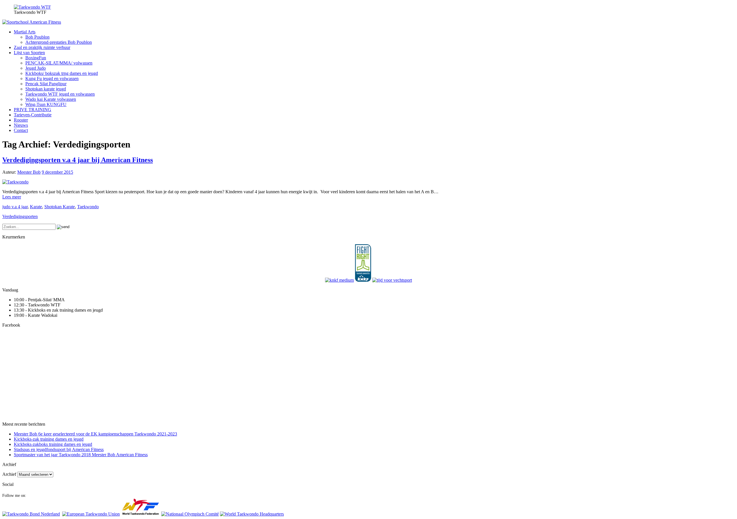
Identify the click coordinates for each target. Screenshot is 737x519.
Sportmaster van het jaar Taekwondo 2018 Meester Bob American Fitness (81, 454)
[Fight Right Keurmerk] (363, 280)
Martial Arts (24, 31)
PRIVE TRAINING (32, 109)
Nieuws (21, 125)
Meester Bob (29, 172)
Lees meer (11, 196)
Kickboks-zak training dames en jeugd (48, 439)
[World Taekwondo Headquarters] (252, 514)
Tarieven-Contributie (33, 114)
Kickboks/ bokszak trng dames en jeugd (61, 73)
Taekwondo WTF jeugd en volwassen (60, 94)
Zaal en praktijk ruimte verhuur (42, 47)
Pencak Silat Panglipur (46, 83)
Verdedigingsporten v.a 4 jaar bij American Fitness (77, 160)
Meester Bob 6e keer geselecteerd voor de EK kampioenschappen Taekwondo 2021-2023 (95, 433)
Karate (36, 206)
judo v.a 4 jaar (15, 206)
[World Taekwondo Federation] (140, 514)
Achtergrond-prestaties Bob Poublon (58, 42)
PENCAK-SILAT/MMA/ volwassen (58, 62)
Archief (9, 474)
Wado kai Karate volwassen (50, 99)
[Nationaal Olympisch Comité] (190, 514)
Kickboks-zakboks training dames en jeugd (53, 444)
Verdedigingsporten (20, 216)
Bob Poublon (37, 37)
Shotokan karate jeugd (45, 88)
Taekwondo (88, 206)
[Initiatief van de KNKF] (339, 280)
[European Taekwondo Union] (91, 514)
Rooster (21, 120)
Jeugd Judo (35, 68)
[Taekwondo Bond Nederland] (31, 514)
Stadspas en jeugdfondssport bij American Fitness (59, 449)
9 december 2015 (57, 172)
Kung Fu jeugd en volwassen (52, 78)
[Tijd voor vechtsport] (392, 280)
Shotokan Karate (59, 206)
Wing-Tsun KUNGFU (46, 104)
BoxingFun (35, 57)
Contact (21, 130)
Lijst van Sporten (29, 52)
